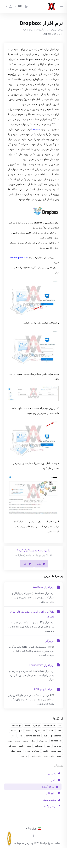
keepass (35, 129)
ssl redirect (56, 741)
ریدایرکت (12, 746)
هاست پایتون (36, 756)
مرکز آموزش (42, 29)
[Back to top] (33, 835)
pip (20, 731)
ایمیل (33, 741)
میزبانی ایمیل (16, 751)
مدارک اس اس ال (32, 751)
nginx (37, 731)
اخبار (54, 780)
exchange (16, 726)
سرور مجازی (56, 751)
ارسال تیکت (50, 806)
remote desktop (32, 736)
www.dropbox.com (19, 257)
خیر (25, 563)
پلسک (17, 741)
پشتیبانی (52, 773)
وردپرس (24, 756)
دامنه (29, 746)
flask (59, 731)
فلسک (45, 751)
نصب (59, 756)
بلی (39, 563)
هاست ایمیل (49, 756)
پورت (9, 741)
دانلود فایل (51, 793)
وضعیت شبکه (50, 799)
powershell (56, 736)
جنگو (48, 746)
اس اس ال (43, 741)
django (36, 726)
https (51, 731)
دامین (21, 746)
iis (44, 731)
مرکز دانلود (28, 29)
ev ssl (27, 726)
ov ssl (28, 731)
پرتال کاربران (57, 29)
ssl (13, 736)
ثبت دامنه (57, 746)
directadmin (49, 726)
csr (59, 726)
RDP (46, 736)
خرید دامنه (39, 746)
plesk (13, 731)
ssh (20, 736)
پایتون (25, 741)
